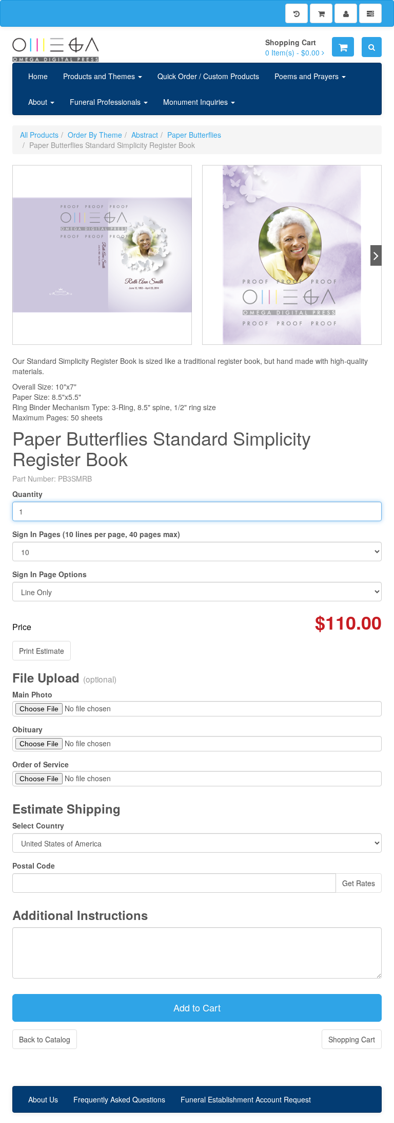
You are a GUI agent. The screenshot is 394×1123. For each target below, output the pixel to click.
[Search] (372, 47)
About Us (43, 1099)
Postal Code (33, 865)
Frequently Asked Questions (119, 1099)
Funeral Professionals (106, 102)
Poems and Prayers (307, 76)
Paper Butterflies (194, 135)
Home (38, 76)
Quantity (27, 494)
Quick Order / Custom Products (208, 76)
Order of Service (40, 764)
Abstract (144, 135)
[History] (296, 13)
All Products (39, 135)
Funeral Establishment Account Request (246, 1099)
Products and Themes (100, 76)
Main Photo (32, 694)
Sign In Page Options (49, 574)
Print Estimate (41, 651)
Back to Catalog (44, 1039)
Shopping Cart (351, 1039)
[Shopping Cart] (321, 13)
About (38, 102)
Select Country (38, 825)
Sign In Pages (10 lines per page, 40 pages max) (96, 534)
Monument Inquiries (196, 102)
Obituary (27, 729)
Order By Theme (95, 135)
